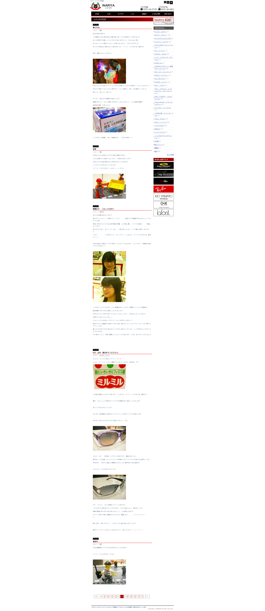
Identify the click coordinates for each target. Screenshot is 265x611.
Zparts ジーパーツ (160, 122)
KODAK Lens (158, 63)
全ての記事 (170, 155)
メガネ (98, 607)
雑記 (101, 30)
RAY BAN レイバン (105, 355)
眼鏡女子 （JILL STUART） (104, 209)
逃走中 (95, 541)
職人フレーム (158, 145)
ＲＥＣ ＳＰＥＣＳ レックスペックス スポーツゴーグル (163, 91)
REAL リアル (159, 85)
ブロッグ (121, 607)
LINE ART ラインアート (162, 72)
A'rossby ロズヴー (160, 32)
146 (118, 596)
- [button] (165, 2)
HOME (93, 607)
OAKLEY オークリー (161, 75)
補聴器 (156, 148)
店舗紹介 (115, 607)
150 (133, 596)
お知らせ (102, 211)
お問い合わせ (136, 607)
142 (102, 596)
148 (125, 596)
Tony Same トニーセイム (162, 108)
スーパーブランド (159, 132)
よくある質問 (128, 607)
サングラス (109, 607)
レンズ (103, 607)
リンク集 (143, 607)
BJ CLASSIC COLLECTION (162, 38)
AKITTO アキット (160, 35)
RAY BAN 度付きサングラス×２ (105, 352)
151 (137, 596)
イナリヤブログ (159, 125)
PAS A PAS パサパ (159, 79)
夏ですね (96, 27)
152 (141, 596)
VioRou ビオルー (160, 119)
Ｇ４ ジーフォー (159, 51)
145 (114, 596)
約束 (94, 149)
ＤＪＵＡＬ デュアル (161, 42)
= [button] (168, 2)
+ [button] (171, 2)
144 (110, 596)
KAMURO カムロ (160, 54)
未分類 (156, 141)
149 (129, 596)
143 (106, 596)
